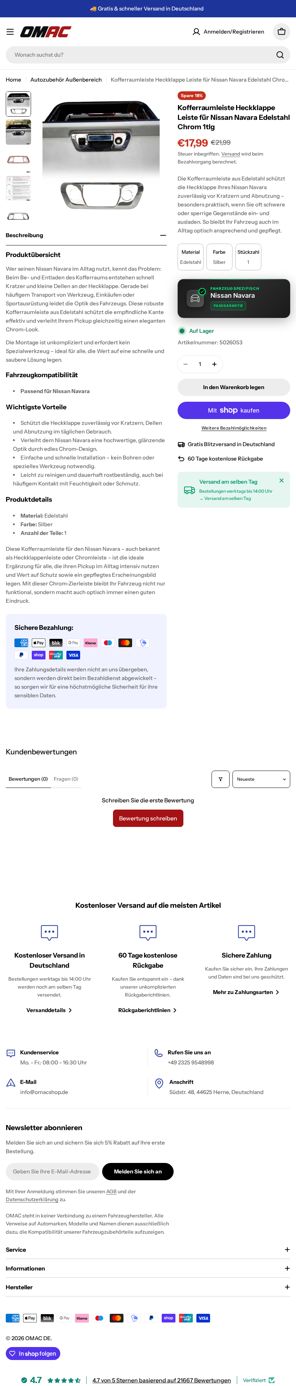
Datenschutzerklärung (32, 1199)
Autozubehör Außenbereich (66, 79)
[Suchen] (280, 55)
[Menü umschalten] (10, 31)
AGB (111, 1191)
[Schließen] (281, 480)
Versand (230, 154)
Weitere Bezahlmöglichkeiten (234, 428)
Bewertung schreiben (148, 818)
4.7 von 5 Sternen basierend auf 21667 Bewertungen (161, 1380)
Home (13, 79)
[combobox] (148, 55)
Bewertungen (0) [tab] (28, 779)
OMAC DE (38, 1338)
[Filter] (221, 779)
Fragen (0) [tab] (66, 779)
